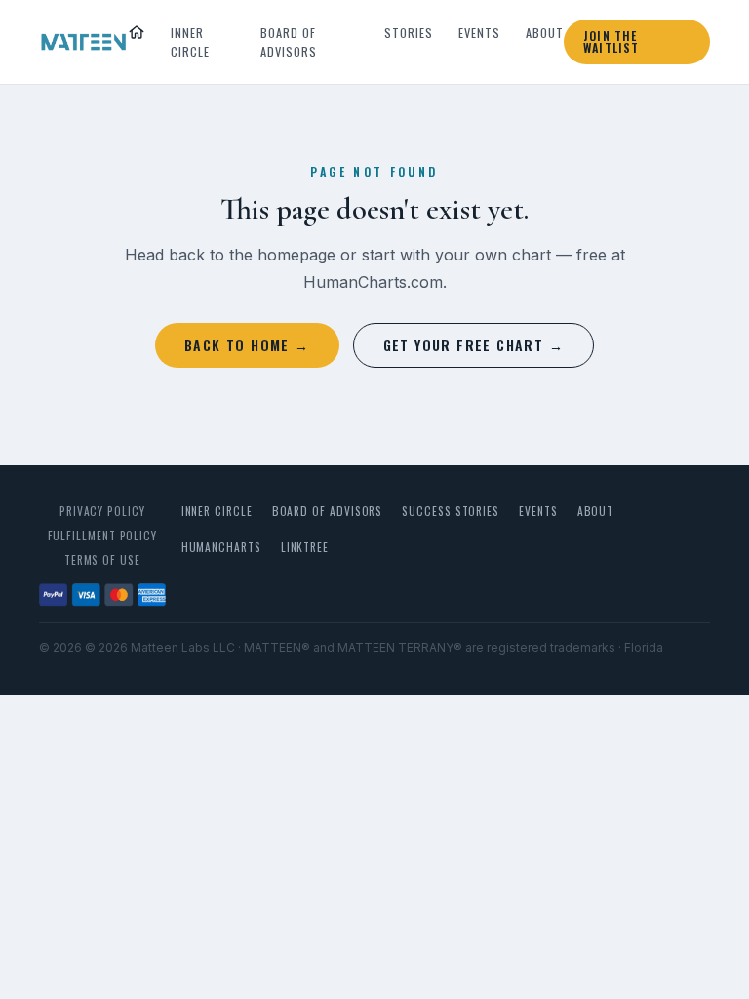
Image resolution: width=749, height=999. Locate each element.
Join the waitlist (611, 41)
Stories (408, 32)
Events (479, 32)
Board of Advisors (288, 41)
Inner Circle (190, 41)
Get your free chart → (473, 345)
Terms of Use (102, 559)
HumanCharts (221, 547)
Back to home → (247, 345)
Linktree (305, 547)
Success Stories (450, 510)
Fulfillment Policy (103, 535)
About (545, 32)
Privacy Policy (102, 510)
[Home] (136, 32)
